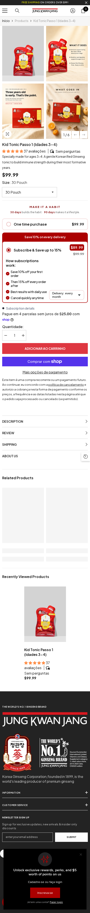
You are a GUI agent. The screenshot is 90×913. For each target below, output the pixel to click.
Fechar (86, 2)
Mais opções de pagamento (45, 372)
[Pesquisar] (17, 10)
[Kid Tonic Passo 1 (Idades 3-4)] (45, 614)
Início (6, 21)
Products (21, 21)
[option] (23, 82)
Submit (71, 836)
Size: (14, 182)
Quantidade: (13, 326)
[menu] (4, 10)
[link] (23, 550)
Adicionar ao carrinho (45, 348)
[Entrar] (72, 10)
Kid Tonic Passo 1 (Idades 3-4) (38, 652)
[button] (75, 135)
